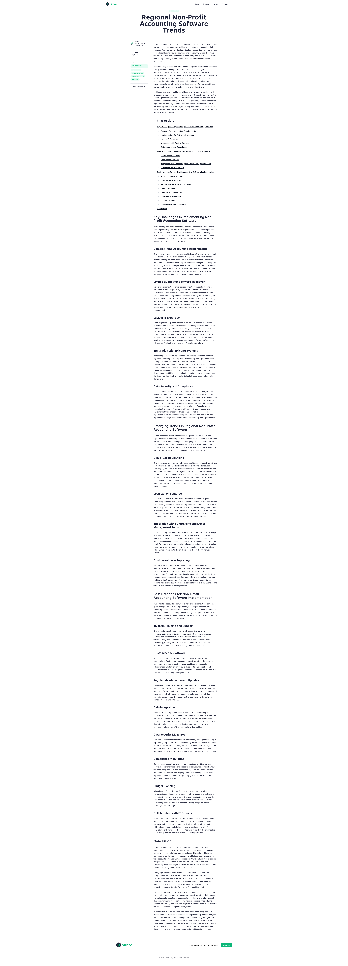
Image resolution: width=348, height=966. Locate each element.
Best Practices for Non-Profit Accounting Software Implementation (186, 172)
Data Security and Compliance (174, 147)
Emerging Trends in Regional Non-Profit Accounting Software (183, 151)
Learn (216, 4)
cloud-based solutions (138, 76)
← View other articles (138, 87)
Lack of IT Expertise (169, 139)
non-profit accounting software (137, 66)
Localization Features (170, 160)
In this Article (164, 120)
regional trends (136, 70)
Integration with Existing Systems (175, 143)
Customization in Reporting (172, 168)
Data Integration (168, 188)
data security (135, 79)
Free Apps (206, 4)
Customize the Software (171, 180)
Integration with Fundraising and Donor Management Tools (186, 164)
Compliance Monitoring (171, 196)
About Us (225, 4)
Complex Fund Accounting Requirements (178, 131)
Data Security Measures (171, 192)
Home (197, 4)
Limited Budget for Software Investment (178, 135)
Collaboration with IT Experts (173, 204)
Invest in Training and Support (173, 176)
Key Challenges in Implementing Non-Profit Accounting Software (185, 127)
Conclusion (162, 209)
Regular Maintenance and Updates (176, 184)
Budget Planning (168, 200)
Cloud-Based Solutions (170, 156)
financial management (137, 73)
